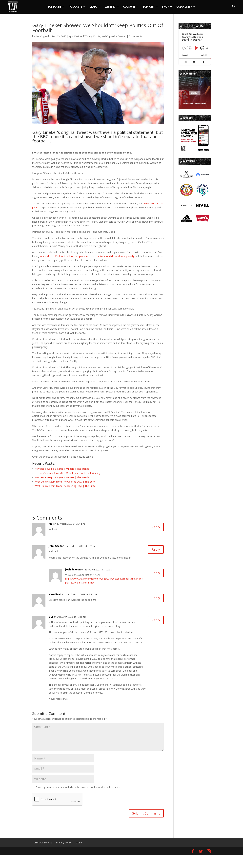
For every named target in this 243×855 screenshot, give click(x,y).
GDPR (79, 842)
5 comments (135, 36)
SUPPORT (149, 6)
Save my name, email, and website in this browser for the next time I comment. (78, 787)
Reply (156, 527)
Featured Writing (83, 36)
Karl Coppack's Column (113, 36)
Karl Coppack (42, 36)
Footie (96, 36)
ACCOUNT (129, 6)
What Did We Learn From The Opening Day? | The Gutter (65, 481)
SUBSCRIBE (54, 6)
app (71, 36)
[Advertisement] (71, 497)
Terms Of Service (42, 842)
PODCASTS (75, 6)
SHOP (165, 6)
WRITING (110, 6)
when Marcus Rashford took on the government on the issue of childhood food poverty (87, 256)
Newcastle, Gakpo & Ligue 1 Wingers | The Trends (62, 468)
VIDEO (93, 6)
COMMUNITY (184, 6)
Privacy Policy (64, 842)
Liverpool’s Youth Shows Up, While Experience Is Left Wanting (68, 473)
